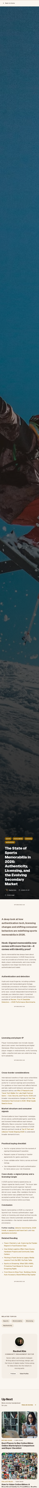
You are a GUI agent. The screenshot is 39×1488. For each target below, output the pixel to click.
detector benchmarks (23, 1228)
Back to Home (10, 3)
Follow (13, 1374)
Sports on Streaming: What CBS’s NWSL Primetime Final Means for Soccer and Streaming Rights (19, 1266)
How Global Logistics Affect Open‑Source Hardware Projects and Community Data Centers (19, 1251)
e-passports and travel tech (17, 1230)
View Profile (24, 1374)
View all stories (27, 1405)
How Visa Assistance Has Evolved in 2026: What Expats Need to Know (19, 1101)
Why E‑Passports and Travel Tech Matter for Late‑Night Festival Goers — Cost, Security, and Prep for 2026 (17, 1093)
